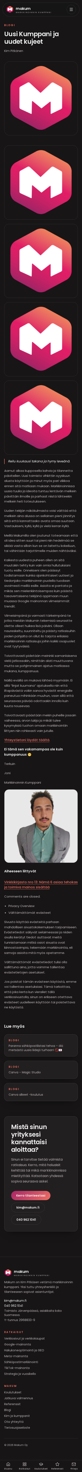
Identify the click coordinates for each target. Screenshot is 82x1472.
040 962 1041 (26, 1220)
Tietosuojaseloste (17, 1428)
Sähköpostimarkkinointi (21, 1362)
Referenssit (12, 1404)
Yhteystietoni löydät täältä (26, 740)
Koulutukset (12, 1392)
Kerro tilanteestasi (30, 1195)
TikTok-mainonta (17, 1368)
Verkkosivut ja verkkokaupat (24, 1338)
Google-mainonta (17, 1344)
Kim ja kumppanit (17, 1416)
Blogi (7, 1410)
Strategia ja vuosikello (20, 1374)
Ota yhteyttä (14, 1422)
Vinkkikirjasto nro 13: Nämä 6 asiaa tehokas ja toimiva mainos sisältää (41, 885)
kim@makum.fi (28, 1207)
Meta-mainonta (16, 1356)
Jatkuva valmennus (18, 1398)
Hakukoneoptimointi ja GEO (24, 1350)
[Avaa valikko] (71, 9)
